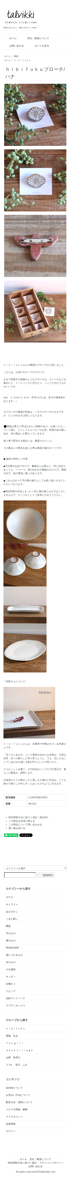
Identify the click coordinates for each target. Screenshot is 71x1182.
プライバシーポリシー (51, 1162)
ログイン (11, 1131)
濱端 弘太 (12, 1035)
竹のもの (11, 933)
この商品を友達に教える (21, 821)
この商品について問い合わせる (25, 824)
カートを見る (42, 45)
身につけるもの (14, 955)
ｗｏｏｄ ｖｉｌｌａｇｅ (19, 1050)
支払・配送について (38, 38)
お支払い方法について (18, 1095)
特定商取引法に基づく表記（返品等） (28, 817)
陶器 (16, 56)
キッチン (11, 976)
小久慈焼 (11, 969)
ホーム (13, 38)
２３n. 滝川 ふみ (16, 1064)
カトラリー (12, 904)
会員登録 (11, 1123)
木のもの (11, 962)
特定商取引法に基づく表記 (22, 1162)
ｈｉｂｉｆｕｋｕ (22, 60)
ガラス (9, 897)
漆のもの (11, 940)
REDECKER (12, 947)
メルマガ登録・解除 (17, 1109)
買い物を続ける (16, 828)
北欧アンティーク (15, 998)
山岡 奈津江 (13, 1057)
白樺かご (11, 983)
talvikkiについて (14, 1087)
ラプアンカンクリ (15, 1005)
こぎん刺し (12, 918)
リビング (11, 991)
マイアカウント (14, 1116)
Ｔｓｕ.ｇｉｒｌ (14, 1043)
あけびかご (12, 911)
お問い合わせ (16, 45)
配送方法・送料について (19, 1102)
